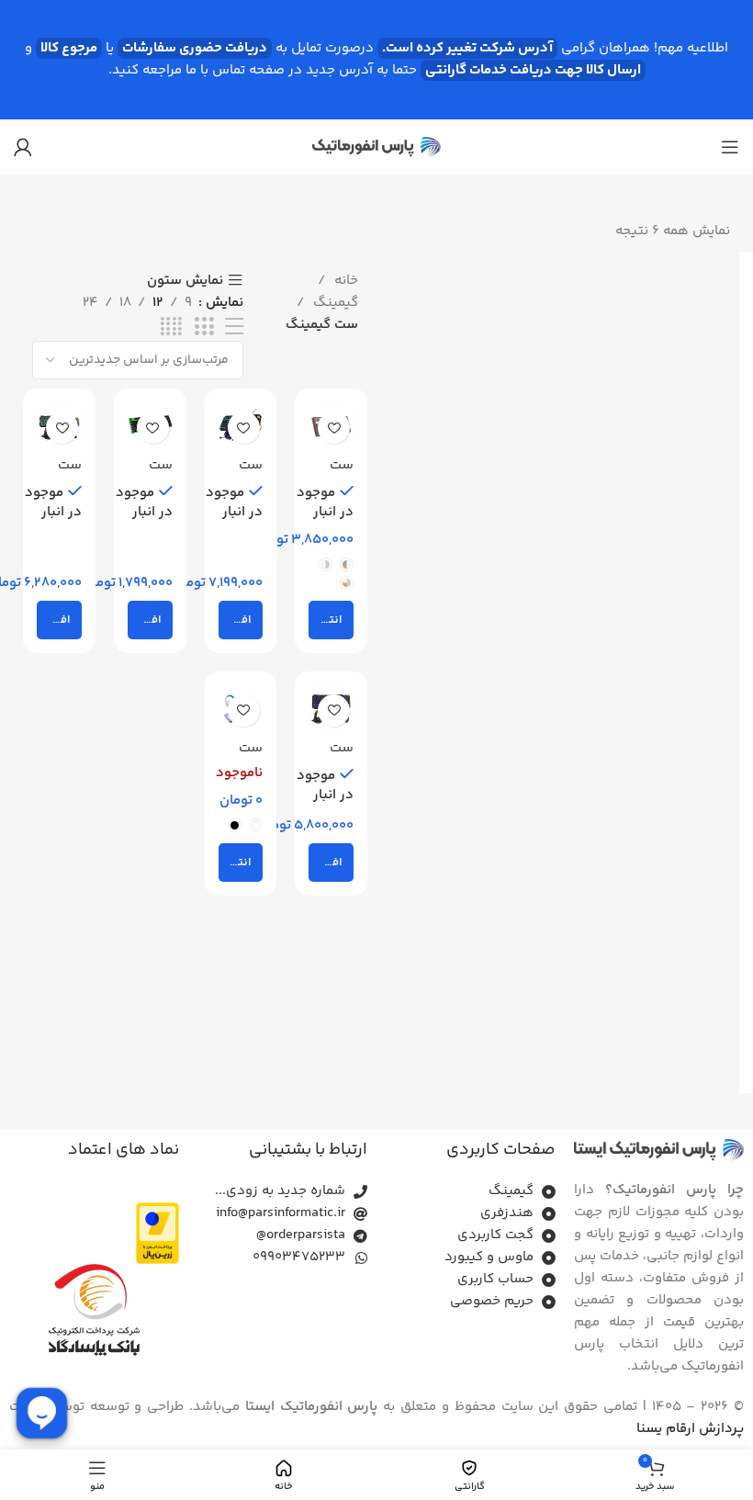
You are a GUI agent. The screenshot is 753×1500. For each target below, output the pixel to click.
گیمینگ (333, 302)
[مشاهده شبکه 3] (204, 327)
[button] (241, 620)
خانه (344, 280)
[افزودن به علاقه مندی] (334, 428)
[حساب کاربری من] (23, 147)
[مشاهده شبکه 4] (171, 327)
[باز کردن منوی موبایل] (730, 147)
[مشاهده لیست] (234, 327)
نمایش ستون (185, 280)
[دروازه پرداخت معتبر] (157, 1233)
